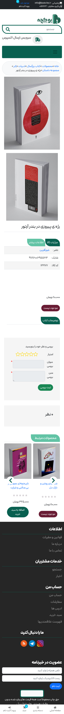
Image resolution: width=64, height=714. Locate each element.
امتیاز (50, 354)
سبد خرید (55, 615)
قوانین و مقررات (52, 537)
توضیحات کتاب (50, 320)
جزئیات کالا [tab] (52, 242)
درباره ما (57, 544)
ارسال (19, 703)
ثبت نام (56, 686)
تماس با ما (55, 550)
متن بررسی (50, 375)
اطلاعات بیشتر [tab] (36, 242)
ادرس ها (56, 608)
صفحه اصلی (55, 710)
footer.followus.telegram (32, 643)
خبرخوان (24, 643)
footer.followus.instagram (40, 643)
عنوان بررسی (50, 364)
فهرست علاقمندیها (50, 621)
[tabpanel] (32, 257)
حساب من (55, 595)
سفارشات (56, 601)
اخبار (59, 576)
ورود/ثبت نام (9, 710)
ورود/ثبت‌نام (24, 6)
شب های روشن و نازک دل (48, 486)
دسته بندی (38, 710)
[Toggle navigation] (55, 52)
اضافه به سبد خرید (17, 512)
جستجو (57, 569)
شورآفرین (44, 250)
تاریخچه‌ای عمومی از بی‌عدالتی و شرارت (18, 486)
